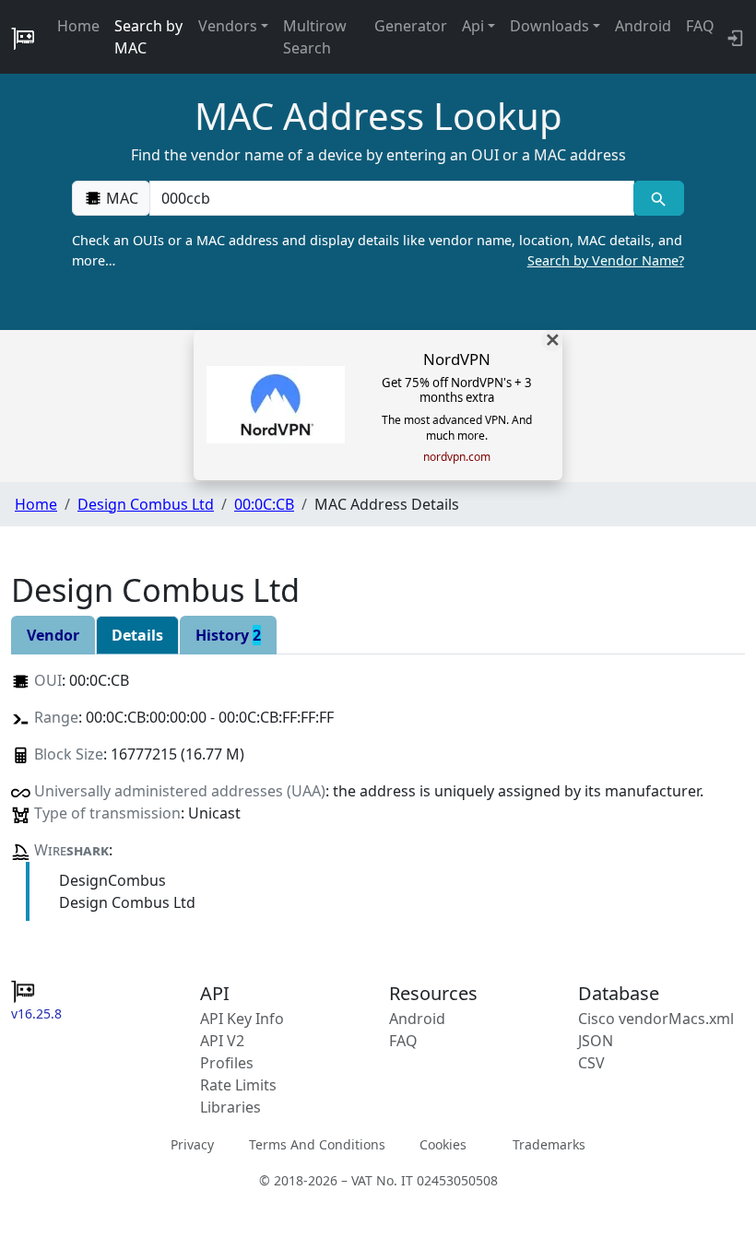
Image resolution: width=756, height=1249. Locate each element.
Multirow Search (315, 37)
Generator (410, 26)
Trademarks (549, 1144)
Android (643, 26)
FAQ (700, 26)
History (228, 635)
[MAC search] (658, 198)
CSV (591, 1063)
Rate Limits (238, 1085)
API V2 (222, 1041)
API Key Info (242, 1018)
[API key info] (733, 37)
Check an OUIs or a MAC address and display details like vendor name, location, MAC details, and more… (377, 250)
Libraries (230, 1107)
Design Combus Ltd (145, 504)
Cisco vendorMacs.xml (656, 1018)
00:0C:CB (264, 504)
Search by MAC (148, 37)
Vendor (53, 635)
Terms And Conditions (317, 1144)
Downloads (549, 26)
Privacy (192, 1144)
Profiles (227, 1063)
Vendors (227, 26)
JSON (595, 1041)
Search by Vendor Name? (605, 260)
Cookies (443, 1144)
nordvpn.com (456, 457)
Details (137, 635)
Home (78, 26)
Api (473, 26)
